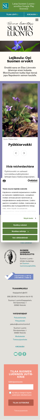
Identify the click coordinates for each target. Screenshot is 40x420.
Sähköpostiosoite (15, 382)
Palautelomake (20, 317)
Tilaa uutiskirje (26, 242)
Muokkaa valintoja (19, 231)
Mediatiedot (20, 336)
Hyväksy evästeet (20, 225)
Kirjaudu (20, 347)
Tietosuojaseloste (20, 339)
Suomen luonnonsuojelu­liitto (28, 264)
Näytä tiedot (28, 218)
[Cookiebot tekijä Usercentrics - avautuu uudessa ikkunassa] (28, 180)
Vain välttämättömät (20, 238)
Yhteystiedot (20, 320)
